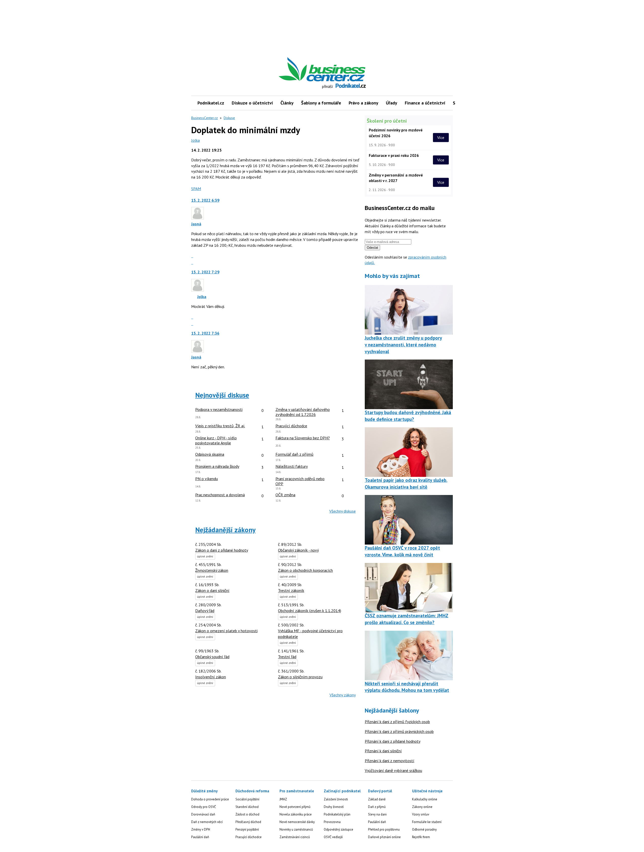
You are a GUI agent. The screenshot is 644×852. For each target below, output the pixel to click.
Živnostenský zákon (211, 570)
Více (440, 137)
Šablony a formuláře (321, 103)
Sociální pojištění (247, 799)
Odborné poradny (424, 829)
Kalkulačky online (424, 799)
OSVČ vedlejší (333, 837)
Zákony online (422, 807)
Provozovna (332, 822)
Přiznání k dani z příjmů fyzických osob (397, 721)
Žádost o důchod (247, 814)
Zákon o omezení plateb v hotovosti (226, 630)
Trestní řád (287, 656)
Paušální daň (200, 837)
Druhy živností (334, 807)
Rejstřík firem (421, 837)
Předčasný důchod (248, 822)
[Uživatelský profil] (197, 218)
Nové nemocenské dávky (297, 822)
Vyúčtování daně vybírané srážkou (393, 770)
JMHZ (283, 799)
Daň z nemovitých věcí (207, 822)
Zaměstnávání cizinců (294, 837)
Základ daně (377, 799)
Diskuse (229, 118)
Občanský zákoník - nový (298, 550)
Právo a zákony (363, 103)
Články (287, 103)
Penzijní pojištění (247, 829)
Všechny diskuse (342, 511)
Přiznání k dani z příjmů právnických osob (399, 731)
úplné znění (205, 556)
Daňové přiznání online (384, 837)
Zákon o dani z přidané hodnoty (221, 550)
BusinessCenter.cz (204, 118)
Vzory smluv (420, 814)
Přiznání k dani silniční (383, 750)
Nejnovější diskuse (222, 395)
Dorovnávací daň (203, 814)
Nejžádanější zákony (225, 529)
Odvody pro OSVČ (203, 807)
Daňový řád (204, 610)
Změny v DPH (200, 829)
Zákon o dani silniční (212, 590)
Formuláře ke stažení (426, 822)
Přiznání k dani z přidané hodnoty (392, 741)
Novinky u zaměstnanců (296, 829)
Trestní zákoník (291, 590)
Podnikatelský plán (337, 814)
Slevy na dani (377, 814)
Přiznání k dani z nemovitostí (389, 760)
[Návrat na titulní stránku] (345, 69)
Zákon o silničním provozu (300, 676)
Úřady (391, 103)
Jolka (195, 140)
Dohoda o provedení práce (210, 799)
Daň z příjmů (377, 807)
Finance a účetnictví (425, 103)
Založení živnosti (336, 799)
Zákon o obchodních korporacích (305, 570)
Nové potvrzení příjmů (294, 807)
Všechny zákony (343, 694)
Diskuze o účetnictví (252, 103)
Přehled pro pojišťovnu (384, 829)
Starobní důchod (247, 807)
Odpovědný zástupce (338, 829)
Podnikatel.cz (210, 103)
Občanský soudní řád (212, 656)
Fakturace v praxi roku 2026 (394, 155)
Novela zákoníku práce (295, 814)
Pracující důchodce (248, 837)
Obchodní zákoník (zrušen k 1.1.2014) (309, 610)
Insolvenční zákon (210, 676)
